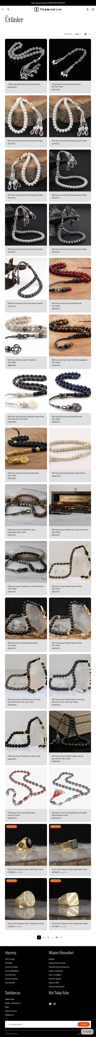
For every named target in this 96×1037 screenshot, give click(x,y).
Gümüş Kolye (10, 975)
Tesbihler (8, 963)
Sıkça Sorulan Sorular (57, 963)
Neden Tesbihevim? (13, 1003)
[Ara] (8, 9)
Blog (6, 1007)
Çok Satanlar (10, 983)
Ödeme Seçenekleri (56, 986)
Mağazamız (9, 1015)
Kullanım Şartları (55, 979)
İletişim (51, 959)
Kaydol (83, 1024)
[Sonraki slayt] (43, 392)
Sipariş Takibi (54, 983)
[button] (78, 34)
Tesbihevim (14, 1034)
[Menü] (3, 9)
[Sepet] (93, 9)
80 (57, 937)
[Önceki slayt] (8, 392)
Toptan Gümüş (11, 1011)
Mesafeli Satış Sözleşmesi (59, 967)
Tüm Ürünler (10, 959)
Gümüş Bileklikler (12, 971)
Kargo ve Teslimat (56, 971)
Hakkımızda (9, 999)
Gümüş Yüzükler (11, 967)
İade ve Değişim (55, 975)
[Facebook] (50, 1003)
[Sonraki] (61, 937)
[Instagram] (54, 1003)
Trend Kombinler (11, 979)
